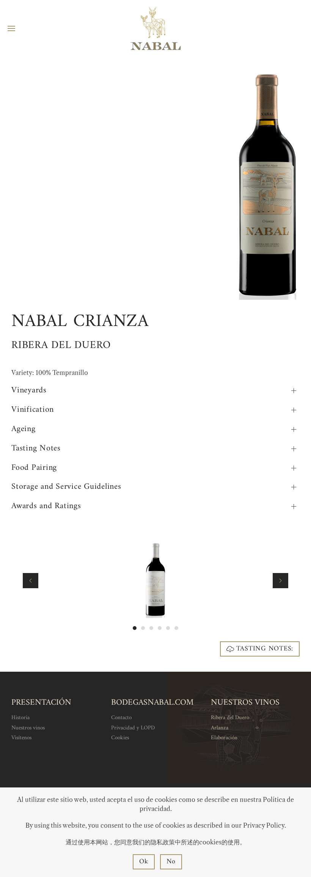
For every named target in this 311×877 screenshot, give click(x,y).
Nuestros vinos (28, 728)
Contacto (121, 718)
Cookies (120, 738)
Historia (20, 718)
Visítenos (21, 738)
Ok (143, 862)
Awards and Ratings (46, 506)
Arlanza (219, 728)
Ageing (23, 429)
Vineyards (29, 391)
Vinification (32, 410)
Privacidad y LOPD (133, 728)
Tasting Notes (36, 449)
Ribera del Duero (230, 718)
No (171, 862)
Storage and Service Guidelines (66, 487)
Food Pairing (34, 468)
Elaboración (224, 738)
